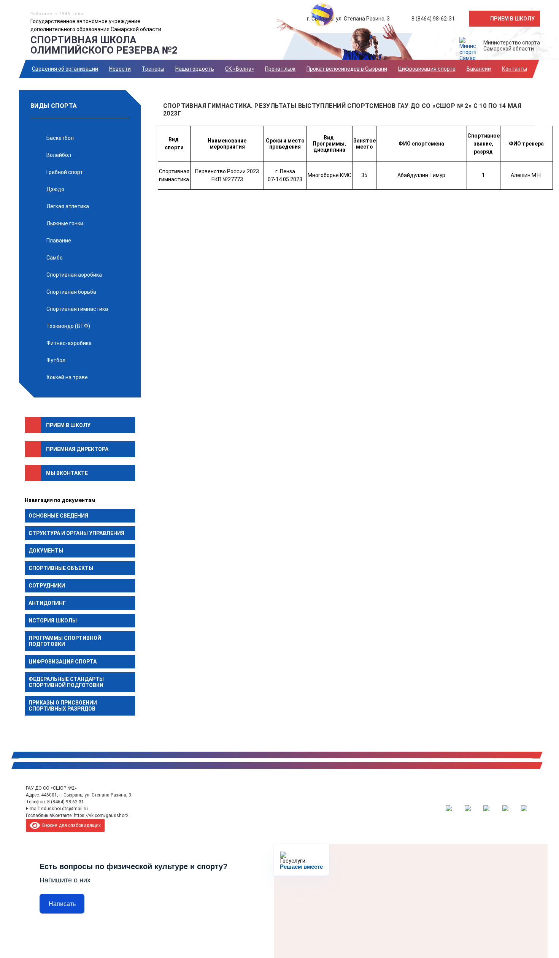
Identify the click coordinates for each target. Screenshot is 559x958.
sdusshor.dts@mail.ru (64, 808)
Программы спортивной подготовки (65, 641)
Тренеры (153, 69)
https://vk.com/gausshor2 (101, 815)
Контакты (514, 69)
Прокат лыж (280, 69)
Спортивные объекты (61, 568)
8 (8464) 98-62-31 (65, 801)
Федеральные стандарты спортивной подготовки (66, 682)
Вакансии (479, 69)
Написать (62, 904)
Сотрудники (47, 586)
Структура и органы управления (76, 533)
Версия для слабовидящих (70, 825)
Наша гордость (194, 69)
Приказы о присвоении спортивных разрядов (63, 706)
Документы (46, 551)
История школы (53, 621)
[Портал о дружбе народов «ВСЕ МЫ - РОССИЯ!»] (505, 808)
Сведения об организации (65, 69)
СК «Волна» (239, 69)
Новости (120, 69)
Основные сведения (58, 516)
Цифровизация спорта (427, 69)
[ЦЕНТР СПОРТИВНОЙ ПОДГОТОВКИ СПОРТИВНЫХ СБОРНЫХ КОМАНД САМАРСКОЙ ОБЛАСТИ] (468, 808)
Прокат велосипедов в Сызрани (346, 69)
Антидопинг (47, 603)
